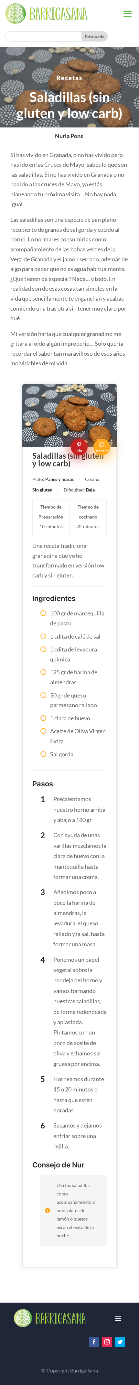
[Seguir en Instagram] (107, 1342)
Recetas (69, 77)
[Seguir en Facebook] (94, 1342)
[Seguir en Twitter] (120, 1342)
